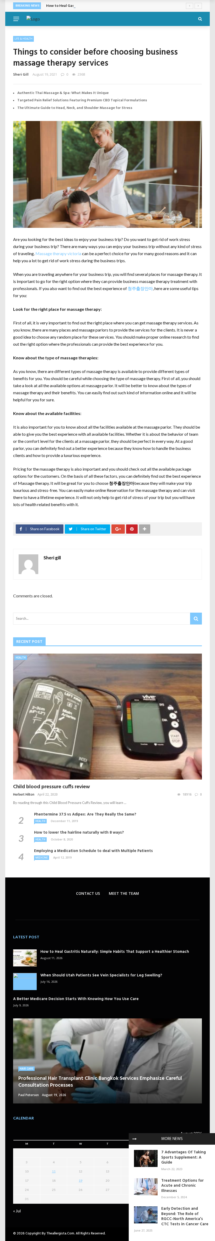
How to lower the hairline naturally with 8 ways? (79, 832)
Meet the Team (124, 893)
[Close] (134, 1139)
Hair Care (26, 1068)
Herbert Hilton (23, 794)
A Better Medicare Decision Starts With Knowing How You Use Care (76, 999)
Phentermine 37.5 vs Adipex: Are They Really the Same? (85, 814)
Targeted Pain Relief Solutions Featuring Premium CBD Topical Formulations (82, 100)
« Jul (17, 1210)
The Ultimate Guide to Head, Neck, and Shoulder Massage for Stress (74, 108)
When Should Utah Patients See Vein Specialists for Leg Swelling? (101, 975)
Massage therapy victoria (58, 253)
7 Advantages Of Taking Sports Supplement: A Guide (183, 1157)
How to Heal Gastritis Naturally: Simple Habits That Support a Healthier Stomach (116, 6)
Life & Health (23, 38)
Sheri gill (21, 74)
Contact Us (88, 893)
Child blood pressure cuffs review (51, 787)
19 (80, 1180)
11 (54, 1171)
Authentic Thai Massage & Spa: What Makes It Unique (63, 93)
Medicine (41, 857)
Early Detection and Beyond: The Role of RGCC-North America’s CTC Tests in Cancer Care (184, 1216)
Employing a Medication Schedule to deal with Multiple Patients (93, 851)
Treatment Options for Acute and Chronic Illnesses (182, 1185)
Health (21, 657)
